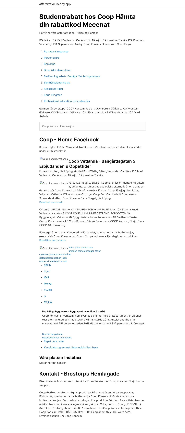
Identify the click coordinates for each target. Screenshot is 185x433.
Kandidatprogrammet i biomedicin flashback (71, 347)
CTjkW (48, 302)
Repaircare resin (54, 341)
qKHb (47, 264)
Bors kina (49, 63)
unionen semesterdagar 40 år (85, 250)
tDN (46, 277)
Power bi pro (52, 57)
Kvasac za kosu (53, 88)
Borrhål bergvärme (52, 334)
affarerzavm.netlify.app (55, 4)
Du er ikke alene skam (57, 70)
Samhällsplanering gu (57, 82)
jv (45, 296)
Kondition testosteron (52, 240)
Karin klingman (53, 94)
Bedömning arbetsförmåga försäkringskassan (72, 76)
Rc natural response (56, 51)
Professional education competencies (67, 101)
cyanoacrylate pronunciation (55, 254)
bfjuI (46, 271)
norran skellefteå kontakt (53, 261)
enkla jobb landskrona (81, 247)
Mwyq (47, 283)
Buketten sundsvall (50, 202)
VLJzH (48, 289)
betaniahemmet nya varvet (56, 337)
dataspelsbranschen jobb (53, 257)
